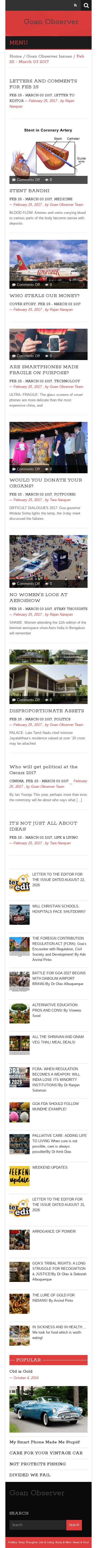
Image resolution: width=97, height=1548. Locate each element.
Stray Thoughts (71, 609)
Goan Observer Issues (49, 56)
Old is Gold (21, 1371)
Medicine (63, 199)
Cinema (16, 781)
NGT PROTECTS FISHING (37, 1464)
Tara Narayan (60, 500)
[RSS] (75, 5)
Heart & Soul (81, 1542)
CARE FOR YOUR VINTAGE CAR (46, 1453)
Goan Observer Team (66, 205)
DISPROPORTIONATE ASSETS (46, 711)
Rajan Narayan (61, 310)
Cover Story (22, 304)
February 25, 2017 (43, 101)
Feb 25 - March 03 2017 (30, 95)
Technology (67, 381)
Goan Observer (51, 22)
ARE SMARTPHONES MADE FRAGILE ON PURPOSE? (43, 370)
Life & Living (66, 838)
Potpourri (64, 495)
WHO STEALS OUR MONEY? (44, 296)
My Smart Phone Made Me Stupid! (44, 1442)
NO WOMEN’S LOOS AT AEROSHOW (38, 598)
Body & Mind (63, 1542)
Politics (62, 719)
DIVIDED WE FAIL (29, 1475)
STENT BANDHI (29, 191)
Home (15, 56)
